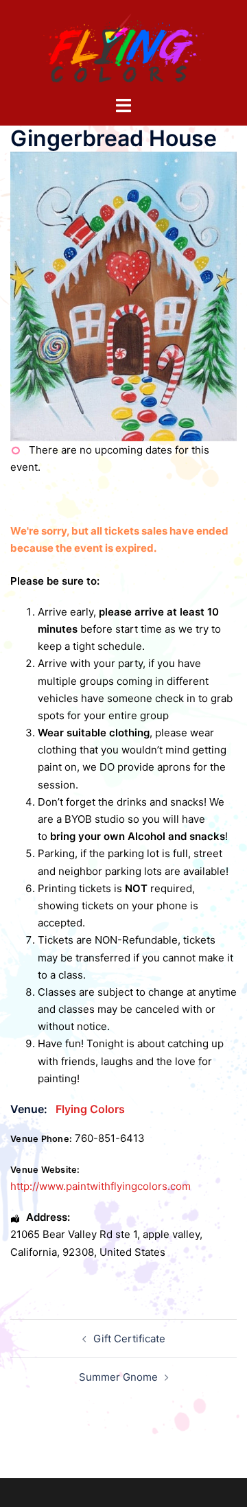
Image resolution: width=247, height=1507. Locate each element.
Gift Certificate (129, 1338)
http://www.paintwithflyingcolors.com (100, 1186)
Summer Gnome (118, 1376)
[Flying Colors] (123, 47)
